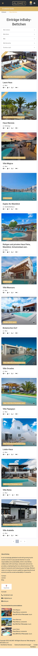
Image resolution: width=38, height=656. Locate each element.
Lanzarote (24, 612)
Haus (6, 250)
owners (3, 578)
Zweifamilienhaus (9, 207)
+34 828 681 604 (8, 595)
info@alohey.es (7, 598)
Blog (2, 580)
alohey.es (5, 601)
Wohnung (7, 126)
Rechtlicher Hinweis (6, 645)
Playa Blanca (16, 612)
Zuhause (3, 12)
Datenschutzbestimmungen (23, 645)
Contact (3, 576)
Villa (6, 85)
